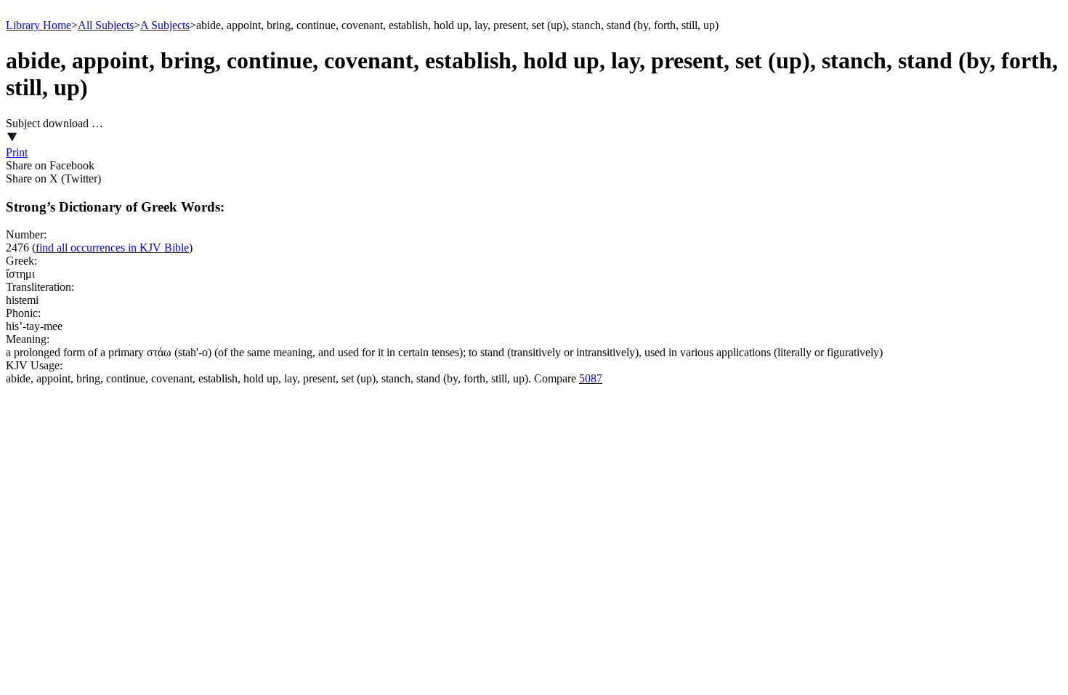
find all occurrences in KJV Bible (112, 247)
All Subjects (106, 25)
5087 (590, 378)
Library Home (38, 25)
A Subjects (165, 25)
